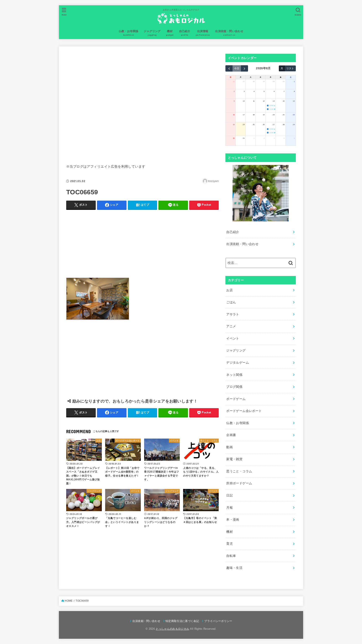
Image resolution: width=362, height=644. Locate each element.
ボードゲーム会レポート (244, 411)
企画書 (231, 435)
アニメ (231, 326)
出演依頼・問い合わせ (242, 244)
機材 (229, 531)
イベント (232, 338)
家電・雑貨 (234, 459)
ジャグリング (236, 350)
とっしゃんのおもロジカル (172, 628)
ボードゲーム (236, 399)
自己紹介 (232, 232)
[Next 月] (244, 68)
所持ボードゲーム (239, 483)
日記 (229, 495)
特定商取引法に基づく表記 (182, 621)
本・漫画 (232, 519)
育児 (229, 543)
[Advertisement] (142, 104)
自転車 (231, 556)
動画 (229, 447)
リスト (290, 68)
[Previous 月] (229, 68)
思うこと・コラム (239, 471)
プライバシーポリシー (218, 621)
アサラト (232, 314)
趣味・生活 (234, 568)
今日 (236, 68)
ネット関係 (234, 374)
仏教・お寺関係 (237, 423)
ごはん (231, 302)
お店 (229, 290)
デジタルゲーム (237, 362)
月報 (229, 507)
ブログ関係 (234, 386)
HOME (68, 601)
